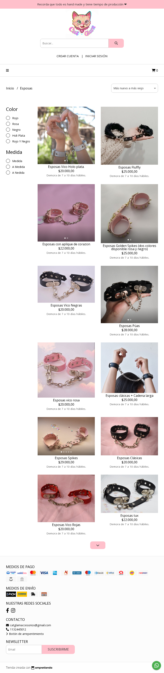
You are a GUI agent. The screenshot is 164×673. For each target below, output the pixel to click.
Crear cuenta (68, 56)
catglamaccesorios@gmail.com (30, 625)
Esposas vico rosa (66, 400)
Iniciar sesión (96, 56)
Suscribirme (58, 649)
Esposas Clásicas (129, 458)
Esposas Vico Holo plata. (66, 166)
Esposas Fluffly (129, 167)
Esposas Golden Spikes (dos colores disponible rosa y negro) (129, 247)
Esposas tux (129, 515)
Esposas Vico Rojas (66, 525)
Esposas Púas (129, 326)
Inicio (10, 88)
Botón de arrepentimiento (26, 634)
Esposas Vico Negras (66, 305)
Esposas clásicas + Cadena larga (129, 395)
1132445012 (17, 629)
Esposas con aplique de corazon (66, 244)
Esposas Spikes (66, 458)
